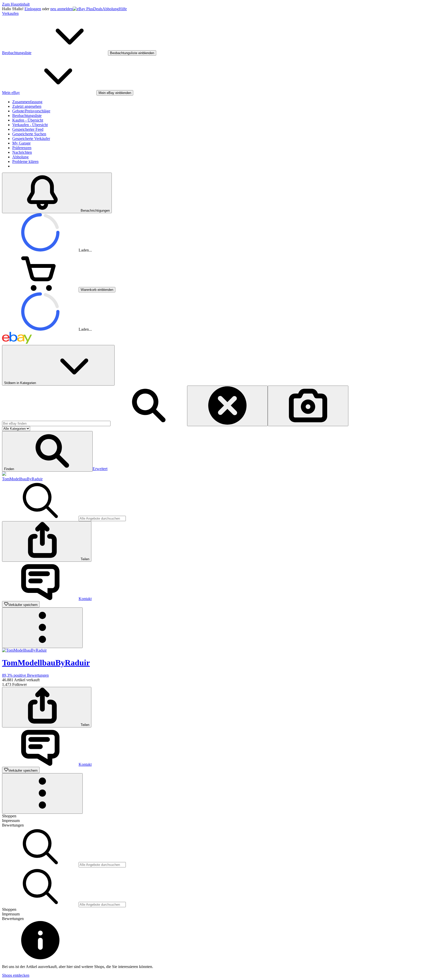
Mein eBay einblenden (115, 93)
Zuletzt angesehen (26, 106)
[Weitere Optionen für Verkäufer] (42, 627)
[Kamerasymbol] (308, 406)
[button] (47, 451)
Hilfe (123, 9)
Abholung (110, 9)
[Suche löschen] (227, 406)
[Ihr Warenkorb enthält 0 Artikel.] (40, 289)
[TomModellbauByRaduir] (4, 474)
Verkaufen (10, 13)
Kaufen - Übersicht (27, 120)
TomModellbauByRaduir (22, 479)
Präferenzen (21, 148)
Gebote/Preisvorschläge (31, 111)
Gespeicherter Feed (27, 129)
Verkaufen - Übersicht (30, 125)
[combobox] (56, 423)
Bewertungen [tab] (13, 825)
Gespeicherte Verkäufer (31, 138)
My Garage (21, 143)
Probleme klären (25, 161)
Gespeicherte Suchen (29, 134)
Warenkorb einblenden (97, 290)
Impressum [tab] (11, 820)
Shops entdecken (15, 975)
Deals (97, 9)
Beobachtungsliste (27, 115)
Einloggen (32, 9)
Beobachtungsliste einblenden (132, 53)
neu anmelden (61, 9)
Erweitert (100, 469)
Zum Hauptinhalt (16, 4)
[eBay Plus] (83, 9)
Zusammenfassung (27, 102)
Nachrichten (22, 152)
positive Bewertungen (25, 675)
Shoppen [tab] (9, 816)
